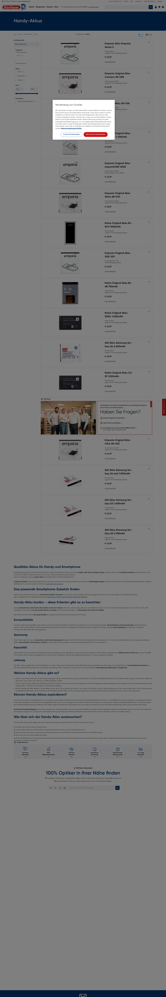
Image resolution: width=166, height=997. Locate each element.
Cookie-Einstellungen (71, 134)
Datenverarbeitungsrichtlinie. (71, 128)
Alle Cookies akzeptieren (95, 134)
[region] (83, 120)
